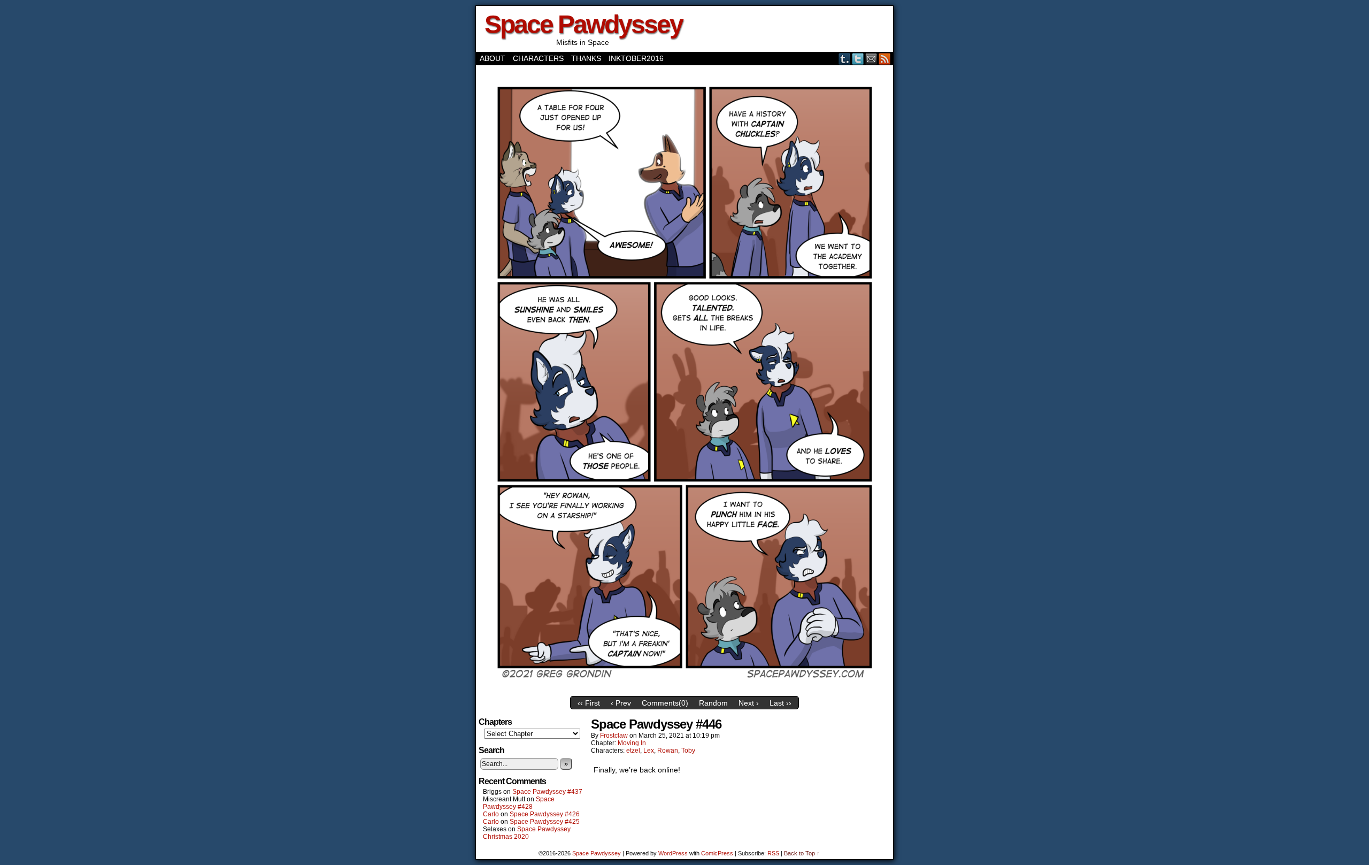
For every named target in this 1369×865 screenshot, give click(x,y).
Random (713, 703)
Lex (648, 750)
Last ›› (780, 703)
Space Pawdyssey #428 (519, 802)
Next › (749, 703)
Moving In (632, 743)
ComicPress (717, 853)
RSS (884, 58)
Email (871, 58)
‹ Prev (621, 703)
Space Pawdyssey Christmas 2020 (527, 832)
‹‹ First (589, 703)
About (492, 58)
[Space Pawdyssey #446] (684, 688)
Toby (688, 750)
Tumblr (844, 58)
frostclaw (614, 735)
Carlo (491, 814)
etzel (633, 750)
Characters (538, 58)
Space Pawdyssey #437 (547, 791)
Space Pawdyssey (583, 24)
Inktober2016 (636, 58)
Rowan (667, 750)
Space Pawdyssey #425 (545, 821)
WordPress (673, 853)
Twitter (858, 58)
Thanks (586, 58)
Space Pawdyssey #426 (545, 814)
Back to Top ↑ (802, 853)
